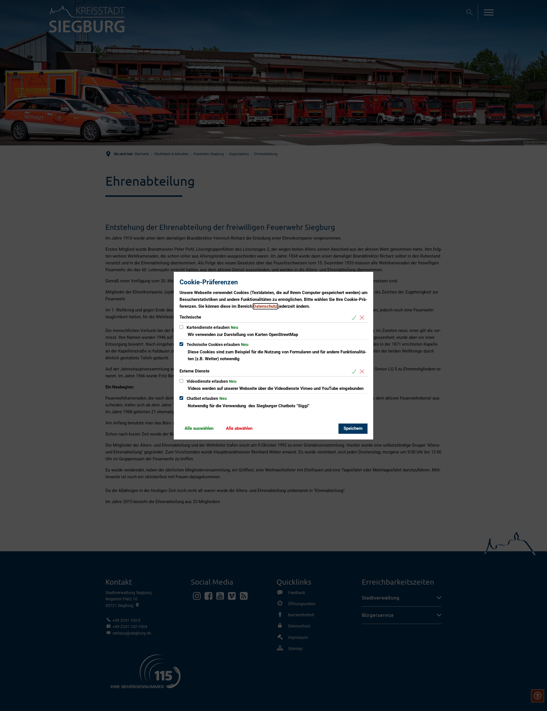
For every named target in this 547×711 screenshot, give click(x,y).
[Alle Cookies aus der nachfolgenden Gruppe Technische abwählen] (363, 317)
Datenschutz (265, 306)
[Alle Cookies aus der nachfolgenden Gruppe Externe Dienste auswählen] (355, 371)
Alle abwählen (239, 428)
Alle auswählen (199, 428)
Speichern (353, 428)
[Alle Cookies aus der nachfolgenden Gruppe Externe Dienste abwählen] (363, 371)
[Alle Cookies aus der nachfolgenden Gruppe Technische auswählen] (355, 317)
